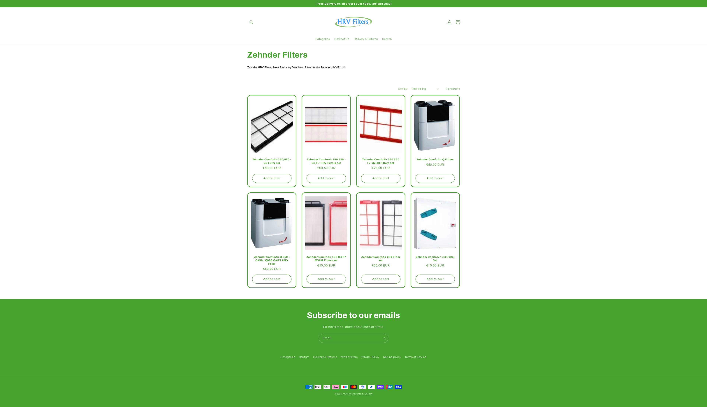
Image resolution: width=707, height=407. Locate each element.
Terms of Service (415, 357)
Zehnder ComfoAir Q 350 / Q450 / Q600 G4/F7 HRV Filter (271, 260)
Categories (288, 357)
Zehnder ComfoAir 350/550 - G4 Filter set (271, 161)
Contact (304, 357)
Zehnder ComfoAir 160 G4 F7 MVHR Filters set (326, 258)
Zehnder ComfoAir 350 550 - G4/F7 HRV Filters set (326, 161)
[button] (251, 22)
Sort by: (403, 89)
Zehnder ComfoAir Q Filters (435, 159)
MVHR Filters (349, 357)
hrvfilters (347, 394)
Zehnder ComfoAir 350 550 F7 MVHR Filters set (380, 161)
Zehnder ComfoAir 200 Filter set (380, 258)
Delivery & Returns (325, 357)
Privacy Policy (370, 357)
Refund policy (392, 357)
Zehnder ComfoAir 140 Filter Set (435, 258)
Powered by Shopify (362, 394)
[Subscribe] (384, 338)
